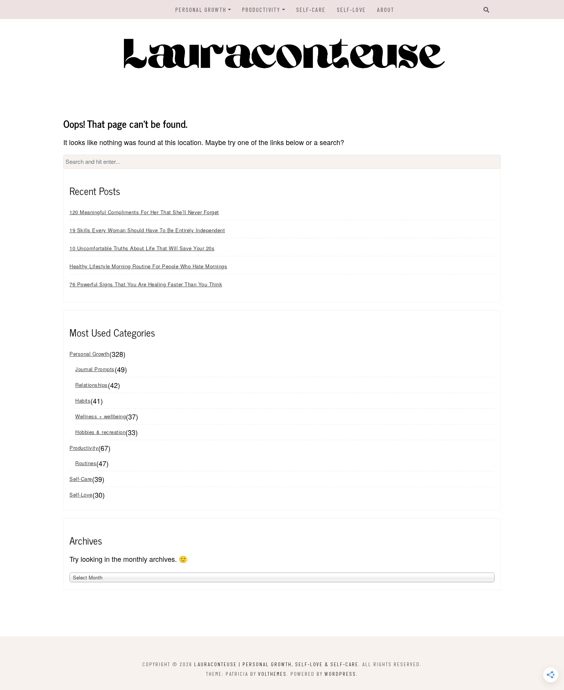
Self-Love (351, 9)
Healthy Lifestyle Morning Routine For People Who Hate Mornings (148, 266)
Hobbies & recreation (100, 432)
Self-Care (311, 9)
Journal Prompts (95, 369)
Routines (85, 463)
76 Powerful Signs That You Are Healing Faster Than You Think (145, 284)
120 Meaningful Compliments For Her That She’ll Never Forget (144, 212)
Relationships (91, 384)
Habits (83, 400)
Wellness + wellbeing (100, 416)
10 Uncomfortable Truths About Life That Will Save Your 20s (141, 248)
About (385, 9)
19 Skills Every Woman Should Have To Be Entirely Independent (147, 230)
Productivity (261, 9)
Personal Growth (200, 9)
